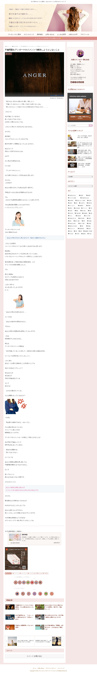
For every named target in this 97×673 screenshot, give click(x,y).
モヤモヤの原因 (32, 573)
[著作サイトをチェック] (17, 594)
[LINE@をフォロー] (46, 594)
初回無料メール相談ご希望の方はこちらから (80, 117)
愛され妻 (40, 573)
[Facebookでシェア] (20, 582)
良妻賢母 (46, 573)
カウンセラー (24, 573)
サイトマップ (61, 668)
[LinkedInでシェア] (36, 582)
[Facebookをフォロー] (29, 594)
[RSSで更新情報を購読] (52, 594)
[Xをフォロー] (23, 594)
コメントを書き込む (34, 656)
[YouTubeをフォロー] (40, 594)
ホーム (34, 668)
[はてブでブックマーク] (24, 582)
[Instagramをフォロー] (34, 594)
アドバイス (16, 573)
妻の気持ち (9, 573)
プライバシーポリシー (51, 668)
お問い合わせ (41, 668)
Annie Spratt (60, 95)
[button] (40, 582)
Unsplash (52, 95)
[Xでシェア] (16, 582)
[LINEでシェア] (28, 582)
